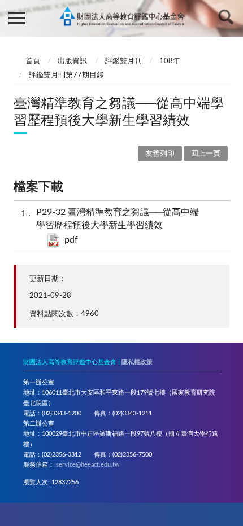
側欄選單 (17, 17)
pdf (71, 239)
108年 (169, 61)
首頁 (32, 61)
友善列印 (160, 153)
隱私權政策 (137, 362)
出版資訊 (72, 61)
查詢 (226, 17)
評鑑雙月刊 (123, 61)
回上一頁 (205, 153)
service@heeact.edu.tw (88, 465)
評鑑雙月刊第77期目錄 (66, 75)
